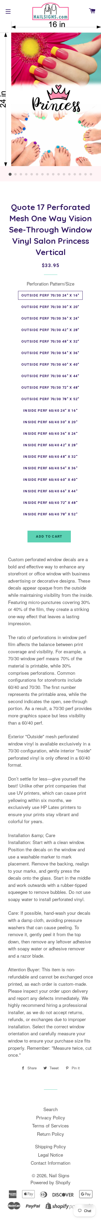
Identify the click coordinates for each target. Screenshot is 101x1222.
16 (91, 174)
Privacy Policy (50, 1117)
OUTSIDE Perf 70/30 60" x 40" (50, 364)
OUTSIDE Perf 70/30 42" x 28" (50, 330)
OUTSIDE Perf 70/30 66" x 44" (50, 376)
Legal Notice (50, 1154)
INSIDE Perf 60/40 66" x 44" (50, 491)
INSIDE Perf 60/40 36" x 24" (50, 434)
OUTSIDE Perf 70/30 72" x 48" (50, 387)
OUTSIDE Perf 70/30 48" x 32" (50, 341)
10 (58, 174)
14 (80, 174)
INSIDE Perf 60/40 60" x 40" (50, 480)
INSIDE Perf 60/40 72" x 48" (50, 503)
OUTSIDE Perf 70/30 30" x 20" (50, 307)
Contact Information (50, 1162)
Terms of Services (50, 1125)
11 (64, 174)
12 (69, 174)
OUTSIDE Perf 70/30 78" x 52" (50, 399)
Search (50, 1109)
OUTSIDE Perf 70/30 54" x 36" (50, 353)
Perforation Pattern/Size (50, 283)
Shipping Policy (50, 1146)
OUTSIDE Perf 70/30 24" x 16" (50, 295)
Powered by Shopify (50, 1182)
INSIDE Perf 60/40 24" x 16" (50, 410)
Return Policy (50, 1133)
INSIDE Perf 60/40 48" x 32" (50, 457)
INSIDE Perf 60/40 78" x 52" (50, 514)
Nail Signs (59, 1175)
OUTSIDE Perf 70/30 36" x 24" (50, 318)
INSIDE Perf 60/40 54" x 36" (50, 468)
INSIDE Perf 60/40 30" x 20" (50, 422)
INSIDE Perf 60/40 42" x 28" (50, 445)
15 (85, 174)
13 (75, 174)
